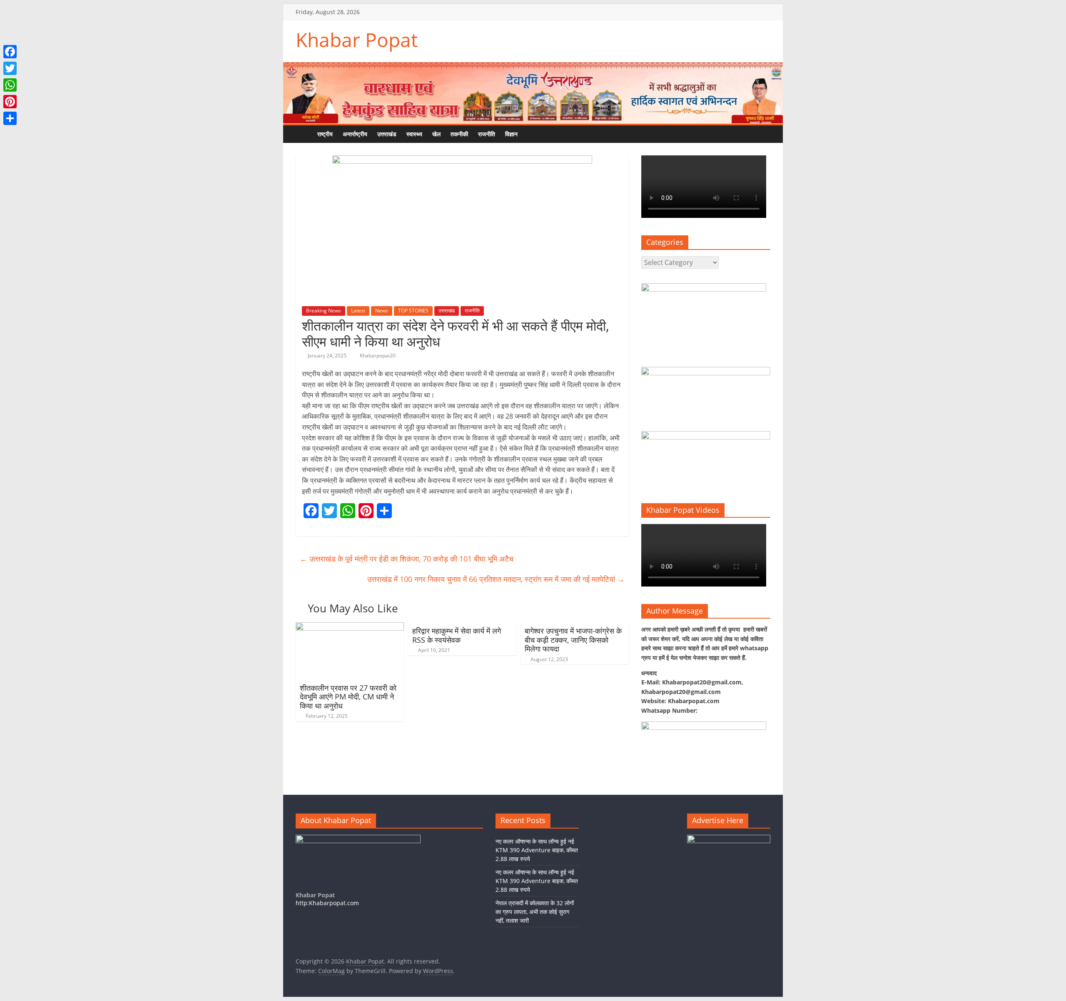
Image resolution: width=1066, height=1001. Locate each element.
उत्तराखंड (386, 134)
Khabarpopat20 (378, 355)
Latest (358, 310)
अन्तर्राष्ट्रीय (355, 134)
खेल (436, 134)
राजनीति (486, 134)
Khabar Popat (357, 39)
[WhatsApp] (10, 85)
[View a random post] (547, 134)
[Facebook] (10, 51)
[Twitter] (10, 68)
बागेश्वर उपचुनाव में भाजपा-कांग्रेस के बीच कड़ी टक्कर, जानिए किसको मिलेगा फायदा (573, 640)
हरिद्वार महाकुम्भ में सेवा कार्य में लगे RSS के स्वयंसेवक (456, 635)
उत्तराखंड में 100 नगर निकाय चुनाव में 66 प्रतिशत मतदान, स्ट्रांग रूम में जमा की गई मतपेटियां (496, 579)
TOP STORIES (413, 310)
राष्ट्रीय (325, 134)
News (381, 310)
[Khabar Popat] (304, 133)
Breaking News (323, 310)
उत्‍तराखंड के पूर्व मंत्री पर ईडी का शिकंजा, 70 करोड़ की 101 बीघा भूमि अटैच (406, 559)
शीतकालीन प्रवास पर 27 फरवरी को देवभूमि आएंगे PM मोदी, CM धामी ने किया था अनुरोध (348, 697)
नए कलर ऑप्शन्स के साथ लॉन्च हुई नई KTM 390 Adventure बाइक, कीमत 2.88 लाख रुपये (537, 850)
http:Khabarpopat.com (327, 903)
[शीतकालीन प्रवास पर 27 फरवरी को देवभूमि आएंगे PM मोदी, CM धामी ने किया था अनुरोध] (350, 627)
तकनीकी (459, 134)
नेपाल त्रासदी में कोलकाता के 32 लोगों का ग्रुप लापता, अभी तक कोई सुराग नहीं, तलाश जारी (535, 911)
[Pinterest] (10, 101)
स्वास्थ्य (414, 134)
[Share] (10, 118)
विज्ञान (511, 134)
